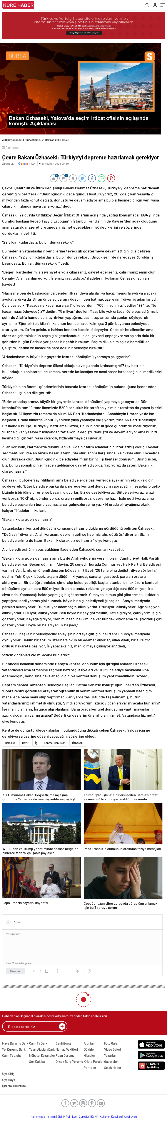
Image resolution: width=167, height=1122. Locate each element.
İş (36, 743)
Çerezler (84, 1116)
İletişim (51, 1116)
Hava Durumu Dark (15, 1043)
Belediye (10, 743)
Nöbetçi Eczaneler (42, 1055)
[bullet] (65, 971)
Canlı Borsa (64, 1043)
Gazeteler (111, 1061)
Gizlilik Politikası (67, 1116)
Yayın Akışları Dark (42, 1049)
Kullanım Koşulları (111, 1116)
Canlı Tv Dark (38, 1043)
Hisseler (89, 1055)
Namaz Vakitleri (67, 1049)
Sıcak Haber (112, 1068)
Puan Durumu (65, 1055)
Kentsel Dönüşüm (54, 743)
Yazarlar (110, 1055)
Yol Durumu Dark (14, 1049)
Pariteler (90, 1068)
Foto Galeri (111, 1043)
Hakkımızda (37, 1116)
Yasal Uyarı (130, 1116)
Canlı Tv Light (11, 1055)
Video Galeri (112, 1049)
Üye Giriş (8, 1074)
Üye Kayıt (8, 1080)
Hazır (25, 743)
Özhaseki (77, 743)
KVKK (94, 1116)
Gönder (15, 971)
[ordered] (59, 971)
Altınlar (89, 1043)
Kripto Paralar (94, 1061)
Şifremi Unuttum (14, 1086)
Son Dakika (37, 1061)
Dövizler (89, 1049)
